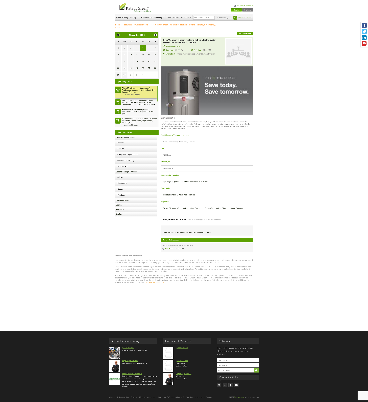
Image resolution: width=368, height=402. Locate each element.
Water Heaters (182, 208)
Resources (185, 17)
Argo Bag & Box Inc (130, 360)
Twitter (364, 31)
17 (131, 61)
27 (149, 68)
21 (155, 61)
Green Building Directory (126, 17)
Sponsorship (172, 17)
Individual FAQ (178, 397)
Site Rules (190, 397)
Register (247, 10)
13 (149, 55)
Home (117, 25)
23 (124, 68)
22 (118, 68)
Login (236, 10)
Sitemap (200, 397)
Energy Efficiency (169, 208)
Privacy (134, 397)
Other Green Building (125, 161)
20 (149, 61)
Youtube (364, 43)
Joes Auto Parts (128, 347)
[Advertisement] (184, 306)
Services (120, 149)
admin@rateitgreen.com (154, 282)
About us (112, 397)
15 (118, 61)
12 (143, 55)
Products (120, 143)
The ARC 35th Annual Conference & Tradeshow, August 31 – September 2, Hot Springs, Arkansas (138, 90)
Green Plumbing (236, 208)
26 (143, 68)
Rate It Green (239, 397)
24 (131, 68)
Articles (120, 177)
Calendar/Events (141, 25)
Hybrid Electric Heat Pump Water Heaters (179, 195)
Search (119, 205)
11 (137, 55)
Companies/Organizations (127, 155)
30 (124, 75)
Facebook (364, 25)
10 (131, 55)
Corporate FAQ (164, 397)
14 (155, 55)
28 (155, 68)
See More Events (245, 34)
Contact (119, 214)
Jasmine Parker (182, 347)
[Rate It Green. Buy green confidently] (133, 7)
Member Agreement (147, 397)
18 (137, 61)
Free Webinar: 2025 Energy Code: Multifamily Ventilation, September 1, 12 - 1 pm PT (138, 112)
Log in (208, 232)
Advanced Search (245, 17)
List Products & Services (245, 6)
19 (143, 61)
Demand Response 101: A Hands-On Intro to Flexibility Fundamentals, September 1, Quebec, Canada (139, 121)
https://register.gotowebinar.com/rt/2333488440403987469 (185, 182)
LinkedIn (364, 37)
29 (118, 75)
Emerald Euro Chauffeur (132, 373)
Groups (120, 189)
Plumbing (226, 208)
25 (137, 68)
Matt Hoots (169, 249)
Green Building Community (151, 17)
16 (124, 61)
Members (121, 195)
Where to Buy (122, 167)
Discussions (122, 183)
